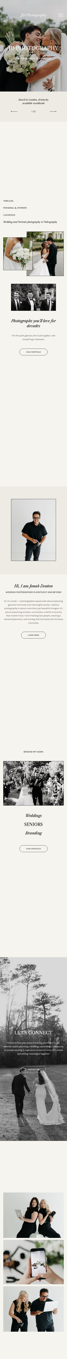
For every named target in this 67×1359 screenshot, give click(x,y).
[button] (60, 15)
